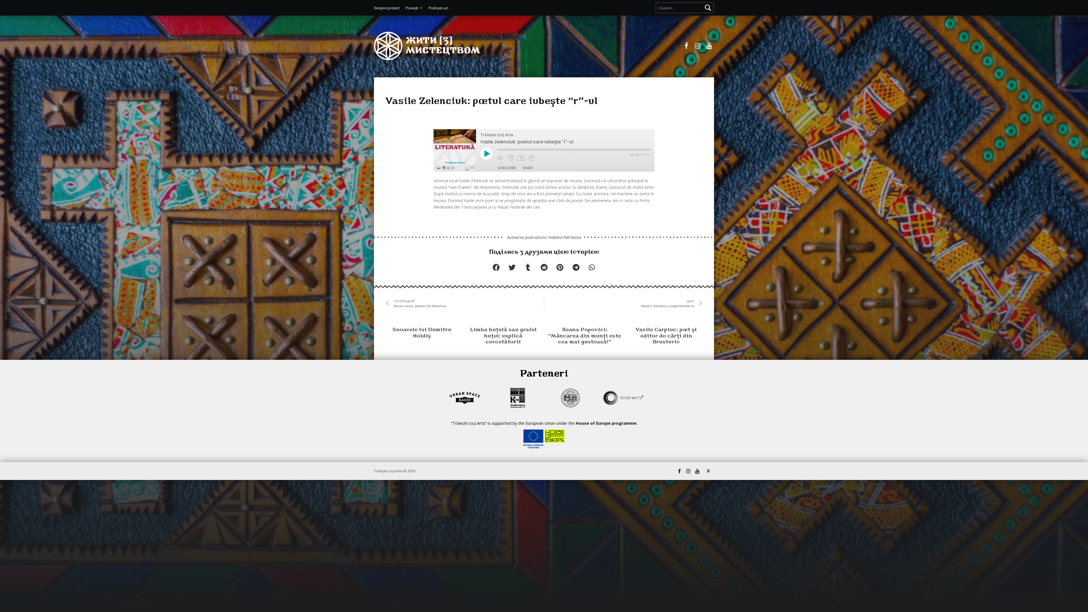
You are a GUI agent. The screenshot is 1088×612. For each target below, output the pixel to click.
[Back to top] (708, 471)
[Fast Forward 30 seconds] (533, 158)
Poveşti (412, 7)
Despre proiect (387, 7)
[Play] (486, 154)
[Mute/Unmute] (501, 158)
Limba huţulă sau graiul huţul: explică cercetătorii (503, 336)
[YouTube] (709, 46)
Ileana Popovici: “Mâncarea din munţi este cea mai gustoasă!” (584, 336)
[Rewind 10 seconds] (511, 158)
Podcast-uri (438, 7)
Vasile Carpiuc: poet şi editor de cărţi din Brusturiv (666, 336)
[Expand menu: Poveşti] (421, 8)
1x (521, 158)
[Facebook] (686, 46)
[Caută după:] (685, 7)
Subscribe (507, 167)
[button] (496, 267)
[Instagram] (697, 46)
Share (528, 167)
